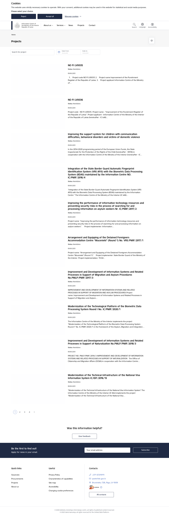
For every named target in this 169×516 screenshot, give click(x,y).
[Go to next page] (34, 412)
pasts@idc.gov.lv (99, 478)
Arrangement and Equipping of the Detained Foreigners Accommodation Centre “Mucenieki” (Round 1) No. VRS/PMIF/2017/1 (105, 239)
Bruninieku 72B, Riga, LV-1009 (105, 482)
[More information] (101, 487)
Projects (14, 483)
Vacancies (15, 475)
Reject (23, 16)
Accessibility (53, 486)
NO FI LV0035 (75, 65)
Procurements (17, 479)
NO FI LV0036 (75, 99)
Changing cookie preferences (61, 490)
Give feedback (84, 436)
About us (15, 486)
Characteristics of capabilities (61, 479)
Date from (65, 51)
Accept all (50, 16)
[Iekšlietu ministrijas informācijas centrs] (26, 25)
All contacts (101, 494)
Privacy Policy (54, 475)
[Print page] (151, 41)
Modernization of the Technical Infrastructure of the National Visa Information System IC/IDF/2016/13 (104, 377)
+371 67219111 (98, 475)
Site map (52, 483)
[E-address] (94, 487)
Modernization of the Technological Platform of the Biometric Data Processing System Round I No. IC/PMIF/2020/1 (104, 308)
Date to (84, 51)
